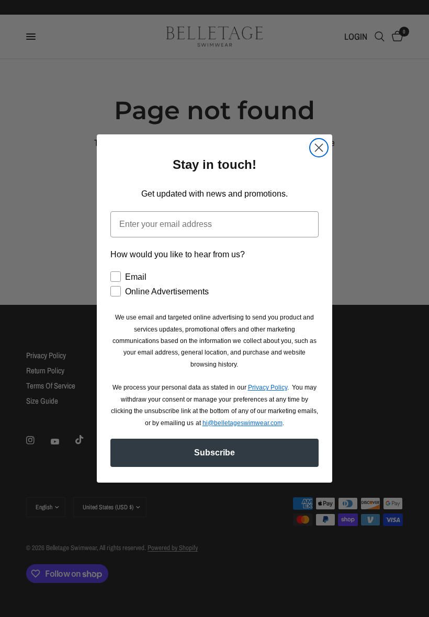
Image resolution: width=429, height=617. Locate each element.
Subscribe (214, 452)
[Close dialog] (319, 148)
